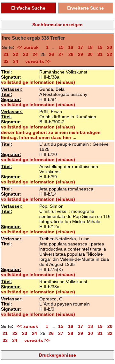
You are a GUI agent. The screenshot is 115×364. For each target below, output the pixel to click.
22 (15, 54)
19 (100, 47)
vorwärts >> (36, 61)
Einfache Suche (28, 8)
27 (61, 54)
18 (90, 47)
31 (100, 54)
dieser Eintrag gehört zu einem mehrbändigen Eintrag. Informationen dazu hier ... (51, 135)
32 (109, 54)
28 (70, 54)
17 (80, 47)
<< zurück (29, 47)
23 (25, 54)
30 (90, 54)
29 (80, 54)
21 (6, 54)
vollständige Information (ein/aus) (38, 82)
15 (61, 47)
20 (109, 47)
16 (70, 47)
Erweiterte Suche (85, 8)
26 (51, 54)
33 (6, 61)
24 (35, 54)
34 (15, 61)
